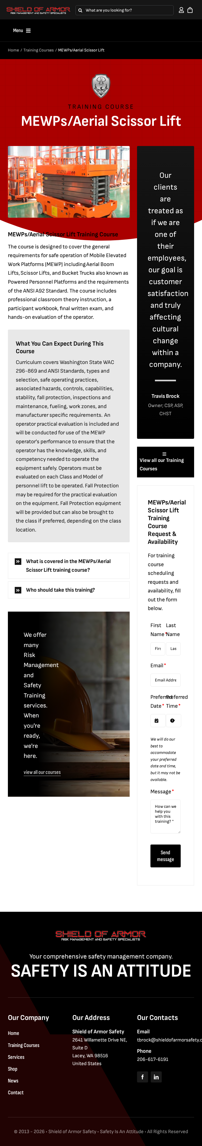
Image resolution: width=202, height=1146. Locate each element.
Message (160, 791)
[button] (68, 566)
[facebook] (142, 1076)
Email (156, 665)
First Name (157, 630)
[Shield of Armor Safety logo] (38, 9)
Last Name (173, 630)
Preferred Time (177, 701)
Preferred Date (161, 701)
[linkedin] (156, 1076)
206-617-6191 (152, 1059)
